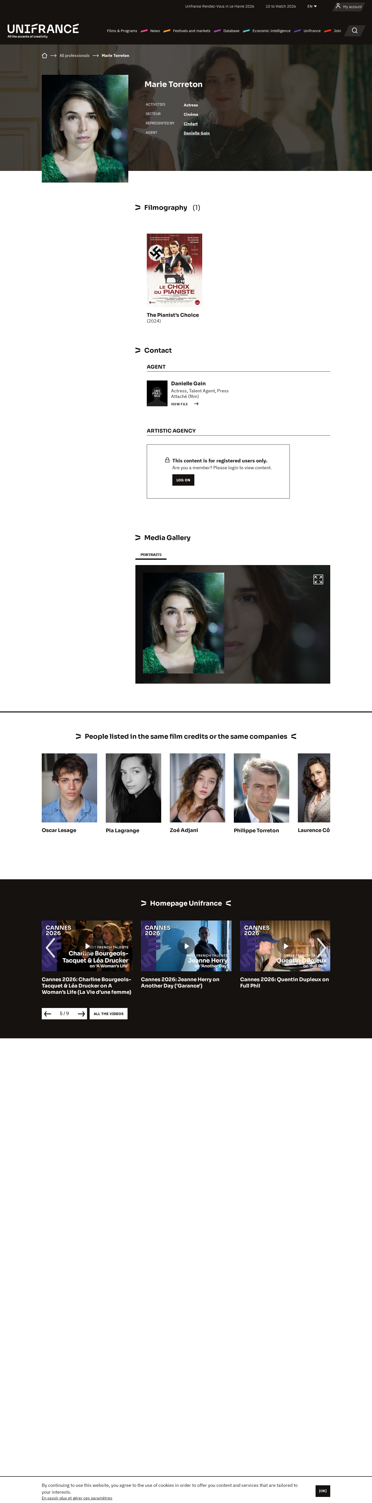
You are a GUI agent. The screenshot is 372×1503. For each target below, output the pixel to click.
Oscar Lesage (59, 830)
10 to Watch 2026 (281, 6)
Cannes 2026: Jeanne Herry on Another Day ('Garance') (81, 982)
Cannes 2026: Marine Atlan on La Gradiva (282, 982)
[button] (318, 580)
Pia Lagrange (122, 830)
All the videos (108, 1013)
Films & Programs (122, 30)
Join (337, 30)
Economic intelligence (272, 30)
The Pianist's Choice (173, 315)
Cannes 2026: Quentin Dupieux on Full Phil (185, 982)
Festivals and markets (191, 30)
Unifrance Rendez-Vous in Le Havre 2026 (219, 6)
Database (231, 30)
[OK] (323, 1491)
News (155, 30)
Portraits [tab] (150, 554)
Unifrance (312, 30)
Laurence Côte (316, 830)
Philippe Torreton (256, 830)
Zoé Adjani (184, 830)
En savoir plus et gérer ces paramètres (77, 1497)
